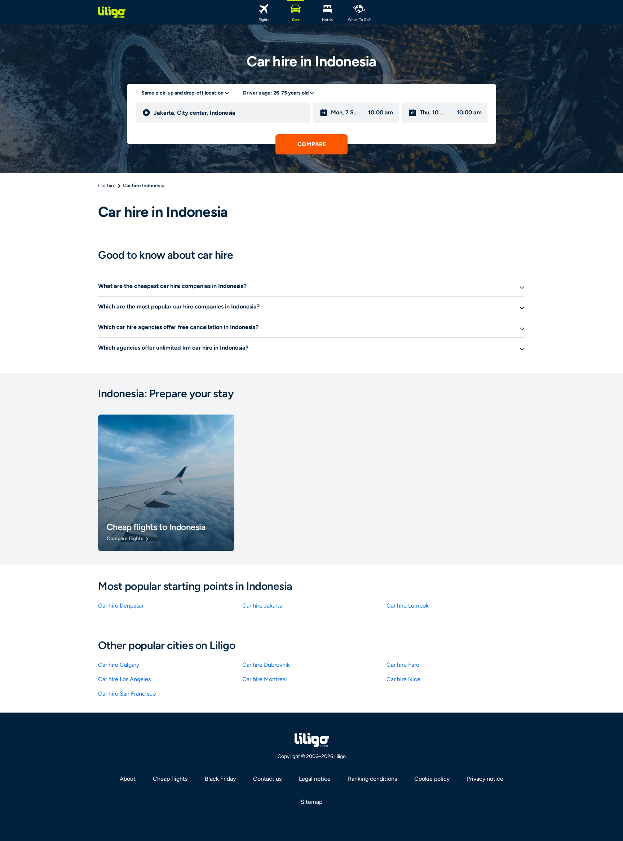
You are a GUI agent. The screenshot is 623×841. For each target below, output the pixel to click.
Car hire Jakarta (262, 605)
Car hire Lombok (407, 605)
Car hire (107, 186)
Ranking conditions (372, 778)
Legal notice (315, 778)
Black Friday (220, 778)
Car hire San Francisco (127, 693)
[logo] (111, 12)
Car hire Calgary (118, 664)
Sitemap (311, 801)
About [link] (128, 778)
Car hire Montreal (264, 679)
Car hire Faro (402, 664)
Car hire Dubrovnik (266, 664)
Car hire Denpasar (120, 605)
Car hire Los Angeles (124, 679)
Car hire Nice (403, 679)
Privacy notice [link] (485, 778)
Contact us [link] (267, 778)
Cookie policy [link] (432, 778)
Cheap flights (170, 778)
